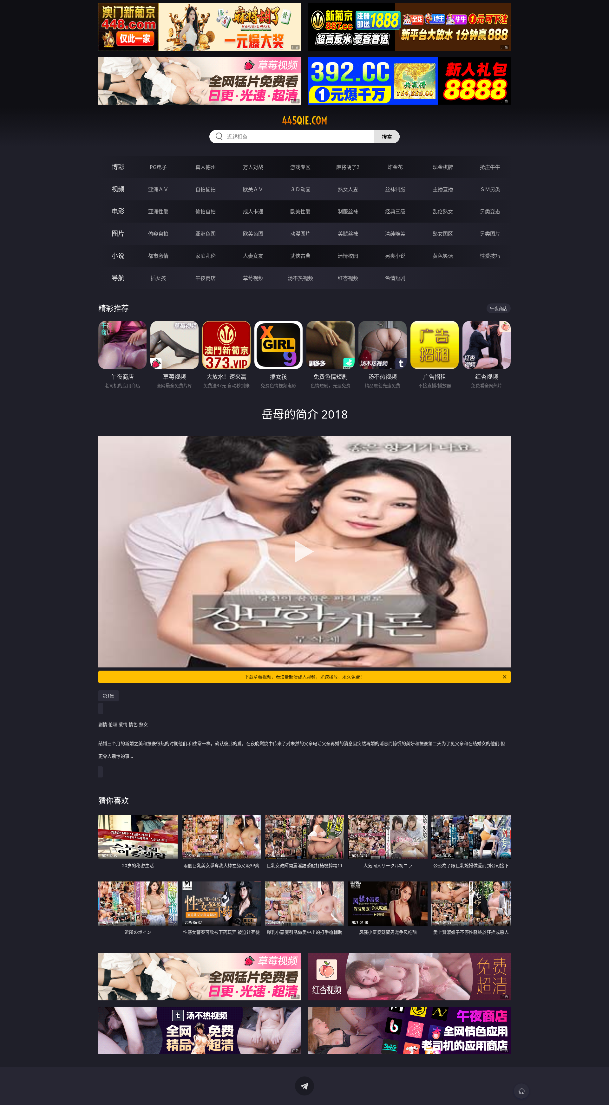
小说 (118, 255)
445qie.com (304, 120)
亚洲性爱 (158, 211)
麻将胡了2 (347, 167)
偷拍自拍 (205, 211)
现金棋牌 (443, 167)
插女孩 (158, 278)
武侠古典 (300, 255)
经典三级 (395, 211)
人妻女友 (253, 255)
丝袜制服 (395, 189)
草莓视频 (253, 278)
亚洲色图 (205, 233)
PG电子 (158, 167)
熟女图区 (443, 233)
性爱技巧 (490, 255)
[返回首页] (521, 1091)
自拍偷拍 (205, 189)
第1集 (108, 696)
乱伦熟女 (443, 211)
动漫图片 (300, 233)
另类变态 (490, 211)
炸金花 (395, 167)
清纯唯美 (395, 233)
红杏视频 (348, 278)
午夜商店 (205, 278)
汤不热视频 (300, 278)
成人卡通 (253, 211)
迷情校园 (348, 255)
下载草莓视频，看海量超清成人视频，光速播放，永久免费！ (304, 677)
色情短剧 (395, 278)
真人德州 (205, 167)
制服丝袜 (348, 211)
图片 (118, 233)
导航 (118, 278)
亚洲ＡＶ (158, 189)
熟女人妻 (348, 189)
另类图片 (490, 233)
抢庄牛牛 (490, 167)
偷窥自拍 (158, 233)
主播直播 (443, 189)
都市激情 (158, 255)
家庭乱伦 (205, 255)
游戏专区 (300, 167)
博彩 (118, 167)
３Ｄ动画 (300, 189)
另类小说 (395, 255)
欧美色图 (253, 233)
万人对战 (253, 167)
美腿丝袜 (348, 233)
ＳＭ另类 (490, 189)
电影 (118, 211)
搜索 (387, 136)
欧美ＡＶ (253, 189)
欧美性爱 (300, 211)
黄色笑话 (443, 255)
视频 (118, 189)
